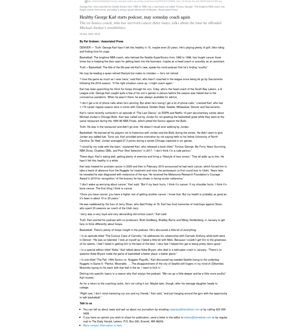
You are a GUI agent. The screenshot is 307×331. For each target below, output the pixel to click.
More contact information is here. (103, 325)
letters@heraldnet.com (197, 317)
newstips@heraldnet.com (184, 309)
